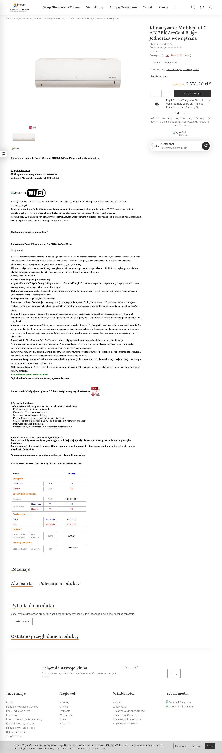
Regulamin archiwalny (18, 710)
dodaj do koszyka (192, 93)
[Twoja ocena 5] (180, 47)
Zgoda (209, 746)
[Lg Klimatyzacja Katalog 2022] (96, 391)
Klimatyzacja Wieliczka (125, 723)
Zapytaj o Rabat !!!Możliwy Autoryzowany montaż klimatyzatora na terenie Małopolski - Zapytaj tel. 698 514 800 (35, 174)
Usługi (147, 7)
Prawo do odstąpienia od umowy (24, 719)
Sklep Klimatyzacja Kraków (61, 7)
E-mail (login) (130, 667)
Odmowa (196, 746)
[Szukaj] (193, 7)
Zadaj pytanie (21, 621)
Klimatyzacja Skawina (124, 715)
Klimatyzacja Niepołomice (127, 719)
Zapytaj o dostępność (165, 62)
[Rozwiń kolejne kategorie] (177, 7)
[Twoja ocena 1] (169, 47)
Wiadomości (66, 715)
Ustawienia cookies (16, 732)
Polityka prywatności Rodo (20, 727)
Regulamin (12, 715)
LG (163, 51)
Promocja (64, 710)
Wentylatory (94, 7)
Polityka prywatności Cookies (22, 706)
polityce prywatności (94, 748)
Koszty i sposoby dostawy (20, 723)
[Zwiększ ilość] (152, 93)
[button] (78, 74)
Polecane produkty (59, 583)
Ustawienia (180, 746)
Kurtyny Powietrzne (123, 7)
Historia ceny (157, 76)
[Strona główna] (20, 7)
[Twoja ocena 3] (174, 47)
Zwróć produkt (14, 736)
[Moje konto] (210, 7)
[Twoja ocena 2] (171, 47)
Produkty (64, 702)
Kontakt (164, 7)
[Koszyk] (202, 7)
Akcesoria (22, 583)
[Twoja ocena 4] (177, 47)
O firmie (63, 706)
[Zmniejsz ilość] (164, 93)
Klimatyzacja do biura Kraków (129, 710)
